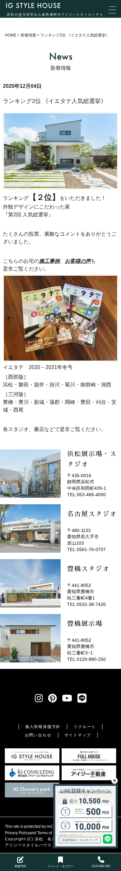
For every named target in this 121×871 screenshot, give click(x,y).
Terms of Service (51, 833)
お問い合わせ (38, 735)
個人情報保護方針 (43, 726)
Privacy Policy (17, 833)
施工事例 (49, 261)
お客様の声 (78, 261)
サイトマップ (78, 735)
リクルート (85, 726)
